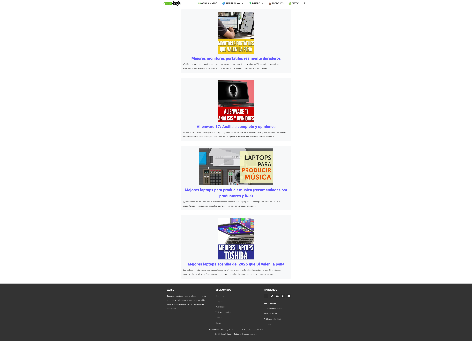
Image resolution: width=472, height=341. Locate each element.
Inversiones (220, 307)
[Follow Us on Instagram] (283, 296)
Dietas (218, 323)
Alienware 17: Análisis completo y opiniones (236, 127)
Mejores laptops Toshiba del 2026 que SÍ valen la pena (236, 264)
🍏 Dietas (293, 3)
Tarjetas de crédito (222, 312)
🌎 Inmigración (231, 3)
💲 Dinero (254, 3)
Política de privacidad (272, 319)
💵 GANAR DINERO (207, 3)
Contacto (267, 324)
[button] (305, 3)
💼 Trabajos (275, 3)
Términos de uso (270, 314)
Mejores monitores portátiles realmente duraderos (236, 58)
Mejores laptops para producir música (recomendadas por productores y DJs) (236, 193)
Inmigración (220, 301)
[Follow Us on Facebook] (266, 296)
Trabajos (218, 317)
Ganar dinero (220, 296)
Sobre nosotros (270, 303)
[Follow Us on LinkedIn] (277, 296)
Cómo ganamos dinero (272, 308)
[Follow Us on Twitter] (272, 296)
